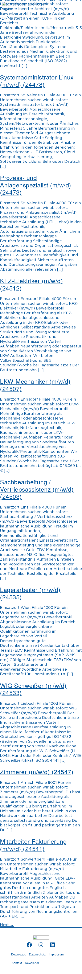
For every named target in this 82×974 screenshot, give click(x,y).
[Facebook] (29, 945)
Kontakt (17, 963)
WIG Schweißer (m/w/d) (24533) (33, 689)
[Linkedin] (52, 945)
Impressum (56, 954)
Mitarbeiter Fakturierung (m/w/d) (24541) (33, 845)
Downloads (18, 954)
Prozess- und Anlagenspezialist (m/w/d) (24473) (35, 184)
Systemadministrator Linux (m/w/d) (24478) (37, 81)
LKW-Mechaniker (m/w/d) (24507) (35, 385)
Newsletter (32, 963)
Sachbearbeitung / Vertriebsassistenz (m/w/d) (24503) (37, 488)
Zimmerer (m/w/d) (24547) (36, 771)
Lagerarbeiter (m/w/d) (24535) (30, 593)
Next (7, 925)
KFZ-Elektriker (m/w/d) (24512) (31, 284)
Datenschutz (37, 954)
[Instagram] (41, 945)
